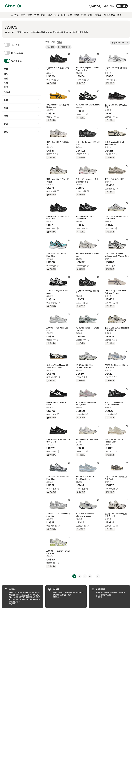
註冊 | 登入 (122, 5)
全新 (36, 14)
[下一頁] (102, 576)
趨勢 (29, 14)
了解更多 (25, 604)
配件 (90, 14)
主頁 (47, 42)
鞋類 (76, 14)
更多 (119, 14)
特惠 (43, 14)
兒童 (63, 14)
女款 (56, 14)
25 (98, 576)
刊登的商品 (95, 6)
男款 (50, 14)
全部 (16, 14)
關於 (106, 6)
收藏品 (97, 14)
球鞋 (70, 14)
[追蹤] (69, 54)
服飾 (83, 14)
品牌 (23, 14)
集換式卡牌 (109, 14)
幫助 (112, 5)
